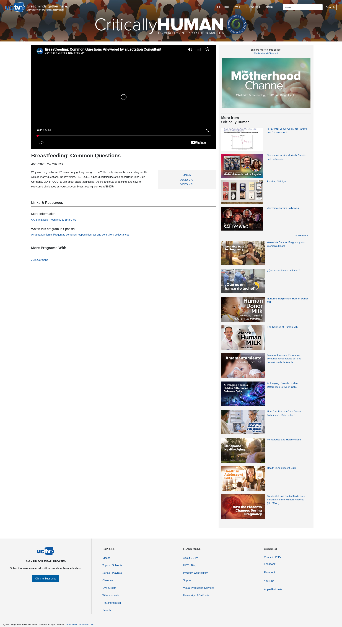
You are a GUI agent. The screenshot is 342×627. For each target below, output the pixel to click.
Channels (107, 580)
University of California (196, 595)
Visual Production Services (198, 587)
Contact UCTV (272, 557)
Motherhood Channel (266, 53)
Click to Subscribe (45, 578)
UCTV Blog (189, 565)
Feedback (270, 563)
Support (187, 580)
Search (330, 7)
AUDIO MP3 (186, 180)
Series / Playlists (112, 572)
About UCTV (190, 557)
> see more (301, 235)
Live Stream (109, 587)
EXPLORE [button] (223, 7)
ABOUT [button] (270, 7)
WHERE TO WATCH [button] (248, 7)
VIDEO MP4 (186, 184)
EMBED (187, 175)
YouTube (269, 580)
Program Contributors (195, 572)
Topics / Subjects (112, 565)
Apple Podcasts (273, 589)
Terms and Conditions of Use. (80, 624)
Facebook (270, 572)
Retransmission (111, 602)
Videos (106, 557)
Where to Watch (111, 595)
